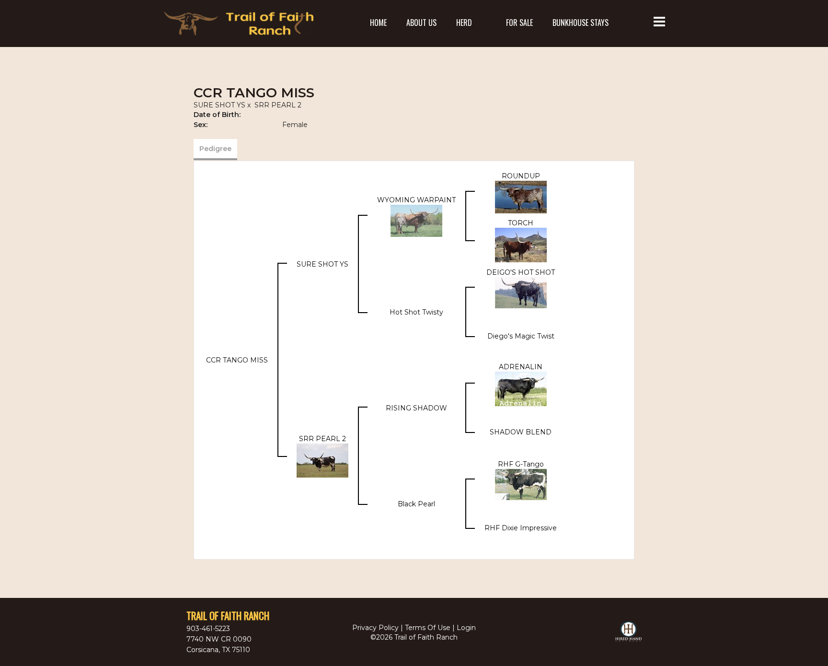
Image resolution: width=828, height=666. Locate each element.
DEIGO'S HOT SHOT (520, 272)
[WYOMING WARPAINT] (416, 220)
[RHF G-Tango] (521, 483)
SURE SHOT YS (219, 105)
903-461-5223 (208, 628)
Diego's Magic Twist (520, 336)
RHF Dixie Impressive (520, 528)
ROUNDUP (521, 176)
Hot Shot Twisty (416, 312)
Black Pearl (416, 504)
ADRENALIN (520, 366)
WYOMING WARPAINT (416, 200)
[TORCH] (521, 244)
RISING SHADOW (416, 408)
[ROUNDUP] (521, 196)
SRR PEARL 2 (277, 105)
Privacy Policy (375, 627)
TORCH (520, 223)
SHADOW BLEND (521, 432)
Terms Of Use (427, 627)
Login (466, 627)
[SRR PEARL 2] (322, 460)
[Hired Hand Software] (628, 635)
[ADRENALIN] (521, 388)
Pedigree (215, 148)
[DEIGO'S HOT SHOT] (521, 292)
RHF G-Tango (521, 464)
